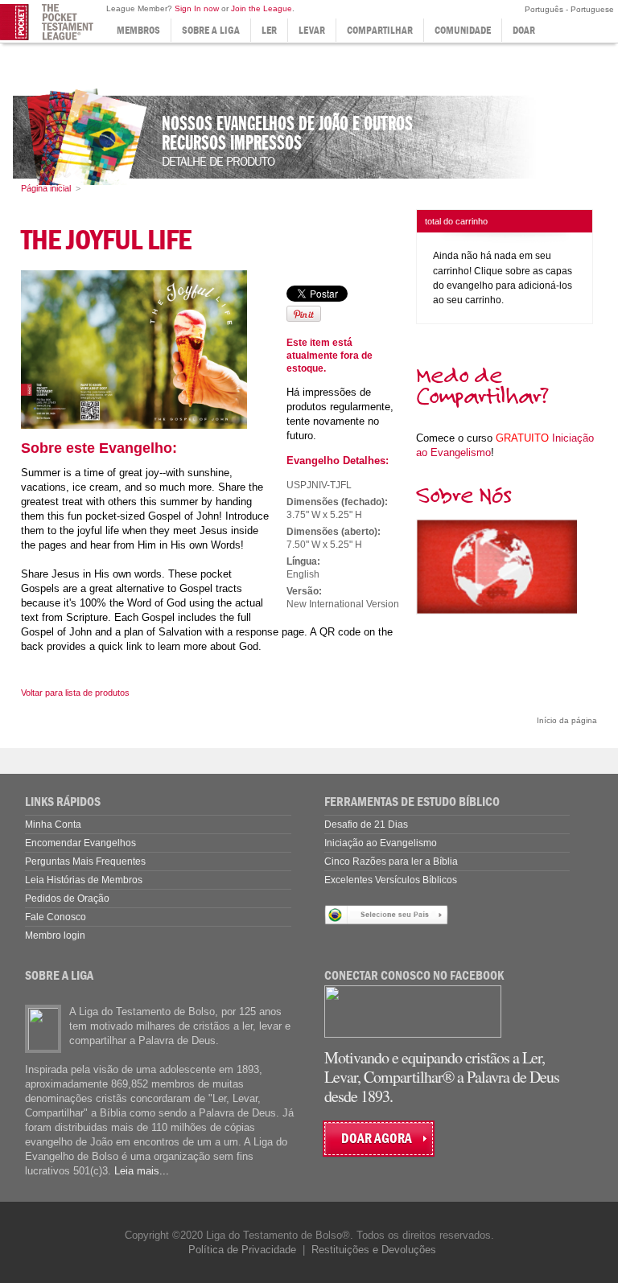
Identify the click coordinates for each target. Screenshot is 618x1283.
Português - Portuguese (568, 9)
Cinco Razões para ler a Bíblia (391, 861)
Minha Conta (53, 824)
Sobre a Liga (211, 30)
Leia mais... (141, 1171)
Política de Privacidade (242, 1250)
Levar (312, 30)
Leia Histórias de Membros (83, 880)
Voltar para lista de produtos (75, 692)
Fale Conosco (55, 917)
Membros (138, 30)
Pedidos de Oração (67, 898)
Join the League (261, 8)
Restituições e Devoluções (373, 1250)
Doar (524, 30)
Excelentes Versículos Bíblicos (390, 880)
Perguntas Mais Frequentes (85, 861)
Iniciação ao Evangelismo (380, 843)
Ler (269, 30)
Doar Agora (376, 1138)
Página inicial (46, 188)
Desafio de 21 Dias (366, 824)
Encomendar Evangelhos (80, 843)
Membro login (55, 935)
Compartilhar (380, 30)
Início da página (567, 720)
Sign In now (197, 8)
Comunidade (463, 30)
